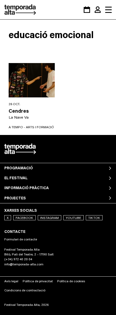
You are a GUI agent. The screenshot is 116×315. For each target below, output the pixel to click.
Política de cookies (71, 281)
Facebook (24, 218)
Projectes (15, 198)
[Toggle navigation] (108, 9)
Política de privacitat (38, 281)
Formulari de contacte (20, 239)
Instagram (49, 218)
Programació (18, 168)
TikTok (94, 218)
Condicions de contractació (24, 290)
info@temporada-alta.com (23, 264)
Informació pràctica (26, 187)
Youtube (73, 218)
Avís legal (11, 281)
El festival (16, 178)
